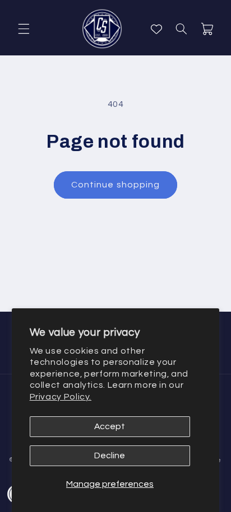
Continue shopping (115, 184)
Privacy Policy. (60, 396)
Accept (109, 426)
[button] (23, 29)
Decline (109, 455)
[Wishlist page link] (156, 29)
